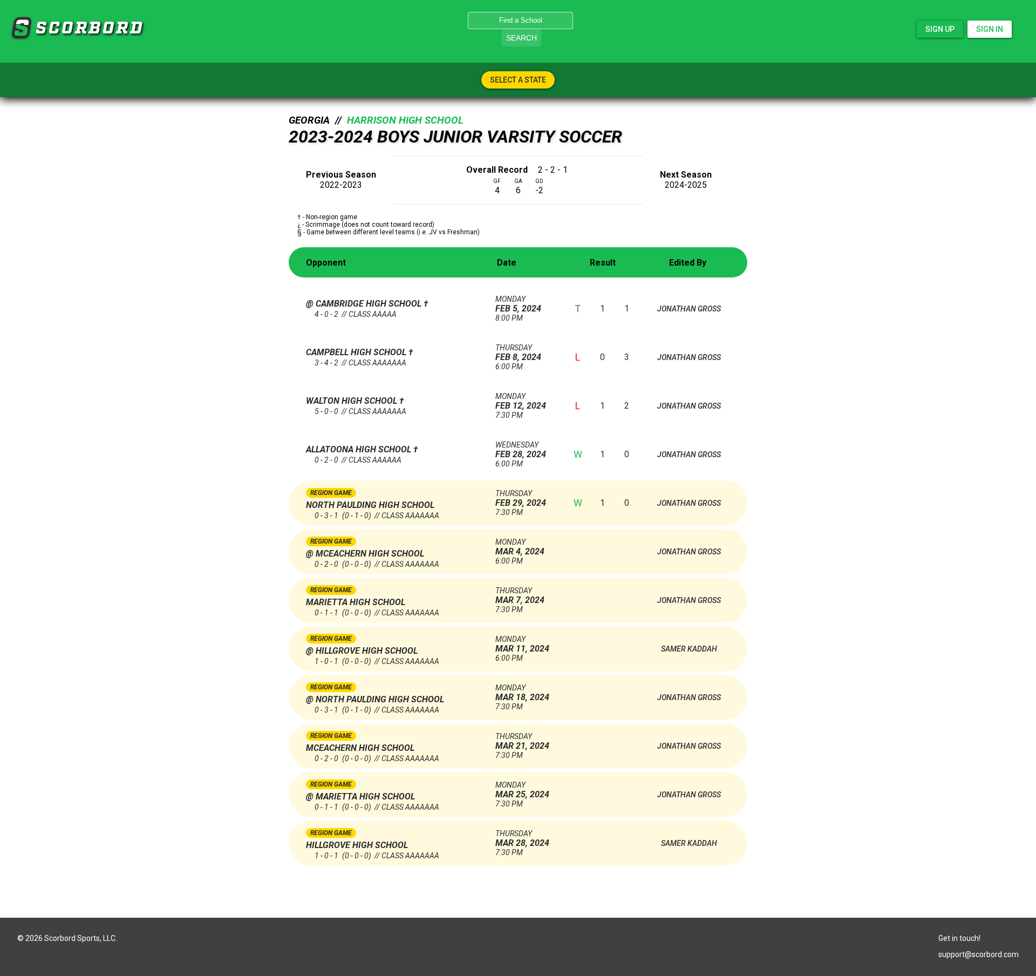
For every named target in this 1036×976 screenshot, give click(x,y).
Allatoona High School (359, 449)
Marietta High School (355, 602)
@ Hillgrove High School (362, 651)
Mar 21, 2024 (522, 741)
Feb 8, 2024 (518, 352)
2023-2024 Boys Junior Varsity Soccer (455, 136)
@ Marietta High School (360, 796)
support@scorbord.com (978, 954)
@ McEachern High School (365, 553)
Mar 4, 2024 (519, 547)
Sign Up (940, 29)
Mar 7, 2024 (519, 595)
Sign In (989, 29)
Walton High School (352, 401)
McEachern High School (360, 748)
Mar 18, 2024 (522, 692)
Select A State (518, 80)
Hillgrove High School (357, 845)
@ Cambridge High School (365, 304)
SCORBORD (21, 28)
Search (521, 37)
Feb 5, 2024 (518, 304)
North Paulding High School (370, 505)
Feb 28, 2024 (520, 449)
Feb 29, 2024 (520, 498)
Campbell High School (357, 352)
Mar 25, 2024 (522, 790)
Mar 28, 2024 (522, 838)
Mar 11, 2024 (522, 644)
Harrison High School (405, 120)
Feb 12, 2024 (520, 401)
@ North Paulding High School (375, 699)
